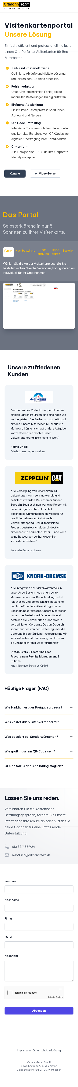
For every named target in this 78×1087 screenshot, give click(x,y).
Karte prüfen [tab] (56, 251)
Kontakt (15, 173)
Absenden (39, 1010)
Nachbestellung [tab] (25, 250)
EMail (8, 937)
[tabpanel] (39, 295)
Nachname (12, 899)
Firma (8, 918)
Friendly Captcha (55, 997)
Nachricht (11, 955)
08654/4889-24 (23, 847)
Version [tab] (8, 250)
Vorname (10, 881)
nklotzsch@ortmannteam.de (31, 855)
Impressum (24, 1050)
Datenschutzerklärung (47, 1050)
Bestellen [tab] (68, 250)
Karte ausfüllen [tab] (43, 251)
